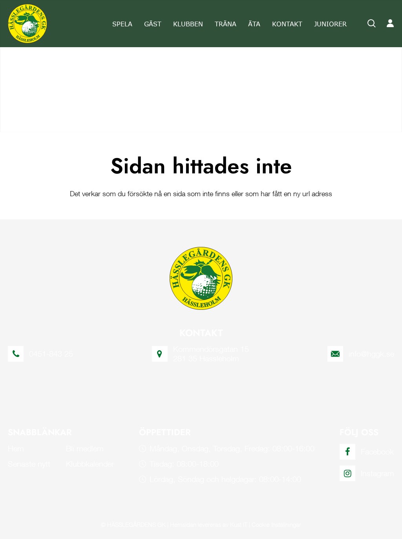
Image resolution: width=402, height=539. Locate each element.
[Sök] (371, 23)
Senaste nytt (29, 463)
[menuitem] (122, 24)
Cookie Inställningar (276, 524)
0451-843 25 (51, 353)
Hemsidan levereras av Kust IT (208, 524)
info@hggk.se (371, 353)
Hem (16, 448)
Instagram (377, 473)
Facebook (377, 451)
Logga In (390, 24)
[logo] (27, 23)
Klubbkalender (90, 463)
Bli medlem (85, 448)
